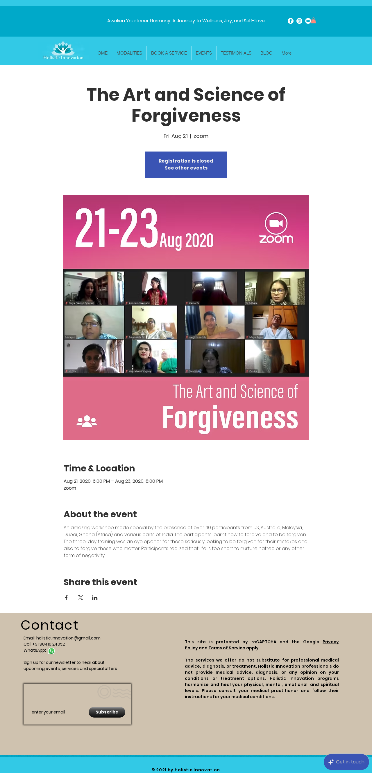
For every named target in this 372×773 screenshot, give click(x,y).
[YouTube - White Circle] (308, 21)
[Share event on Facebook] (66, 597)
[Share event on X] (80, 597)
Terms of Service (226, 648)
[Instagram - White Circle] (299, 21)
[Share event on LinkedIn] (95, 597)
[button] (313, 20)
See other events (186, 168)
